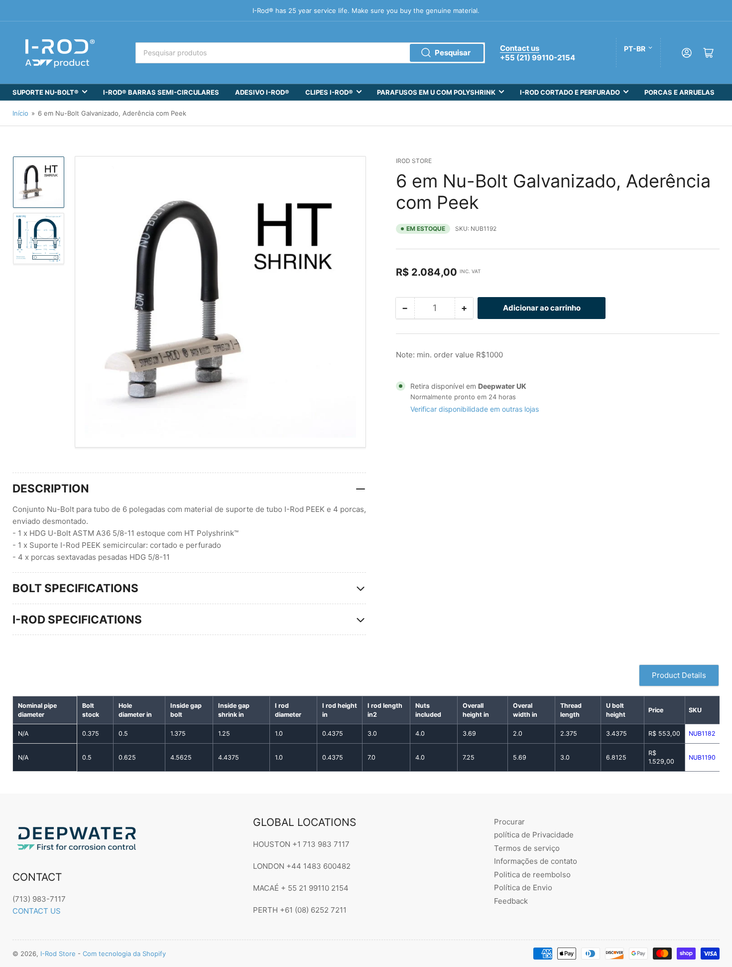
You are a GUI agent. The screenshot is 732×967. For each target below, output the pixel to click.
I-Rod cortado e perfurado (570, 92)
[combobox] (310, 52)
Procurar (509, 821)
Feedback (511, 901)
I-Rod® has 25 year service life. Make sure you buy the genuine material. (366, 10)
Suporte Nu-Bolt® (45, 92)
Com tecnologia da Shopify (124, 954)
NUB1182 (702, 733)
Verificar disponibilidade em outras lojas (474, 409)
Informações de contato (535, 861)
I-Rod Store (58, 954)
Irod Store (414, 160)
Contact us (519, 48)
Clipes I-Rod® (329, 92)
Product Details (679, 675)
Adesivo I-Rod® (262, 92)
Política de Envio (523, 887)
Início (20, 113)
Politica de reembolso (532, 874)
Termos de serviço (527, 848)
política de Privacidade (534, 834)
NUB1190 (702, 757)
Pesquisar (453, 52)
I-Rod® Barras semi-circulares (161, 92)
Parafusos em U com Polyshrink (436, 92)
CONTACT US (36, 911)
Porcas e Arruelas (679, 92)
